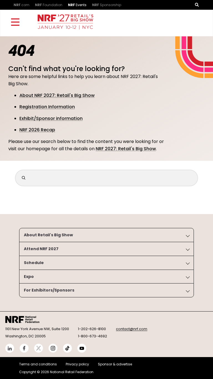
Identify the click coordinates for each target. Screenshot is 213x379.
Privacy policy (77, 364)
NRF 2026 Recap (37, 130)
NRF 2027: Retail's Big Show (126, 148)
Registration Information (47, 107)
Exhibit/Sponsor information (51, 118)
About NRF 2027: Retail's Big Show (57, 95)
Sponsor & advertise (115, 364)
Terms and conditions (38, 364)
